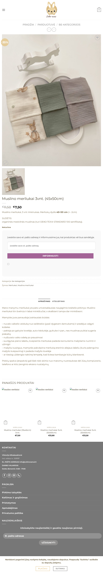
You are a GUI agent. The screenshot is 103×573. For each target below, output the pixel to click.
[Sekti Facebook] (4, 475)
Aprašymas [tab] (44, 301)
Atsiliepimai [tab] (58, 301)
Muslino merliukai (26, 285)
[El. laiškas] (14, 475)
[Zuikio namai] (51, 10)
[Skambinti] (19, 475)
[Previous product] (54, 29)
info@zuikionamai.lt (27, 462)
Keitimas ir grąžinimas (15, 497)
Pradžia (28, 24)
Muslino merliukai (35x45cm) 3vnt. (17, 431)
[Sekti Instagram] (9, 475)
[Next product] (49, 29)
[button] (3, 10)
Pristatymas (9, 503)
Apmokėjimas (10, 508)
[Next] (101, 414)
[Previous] (2, 414)
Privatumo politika (12, 513)
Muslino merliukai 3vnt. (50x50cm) (51, 431)
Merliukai (13, 285)
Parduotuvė (46, 24)
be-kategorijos (69, 24)
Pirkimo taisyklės (12, 492)
